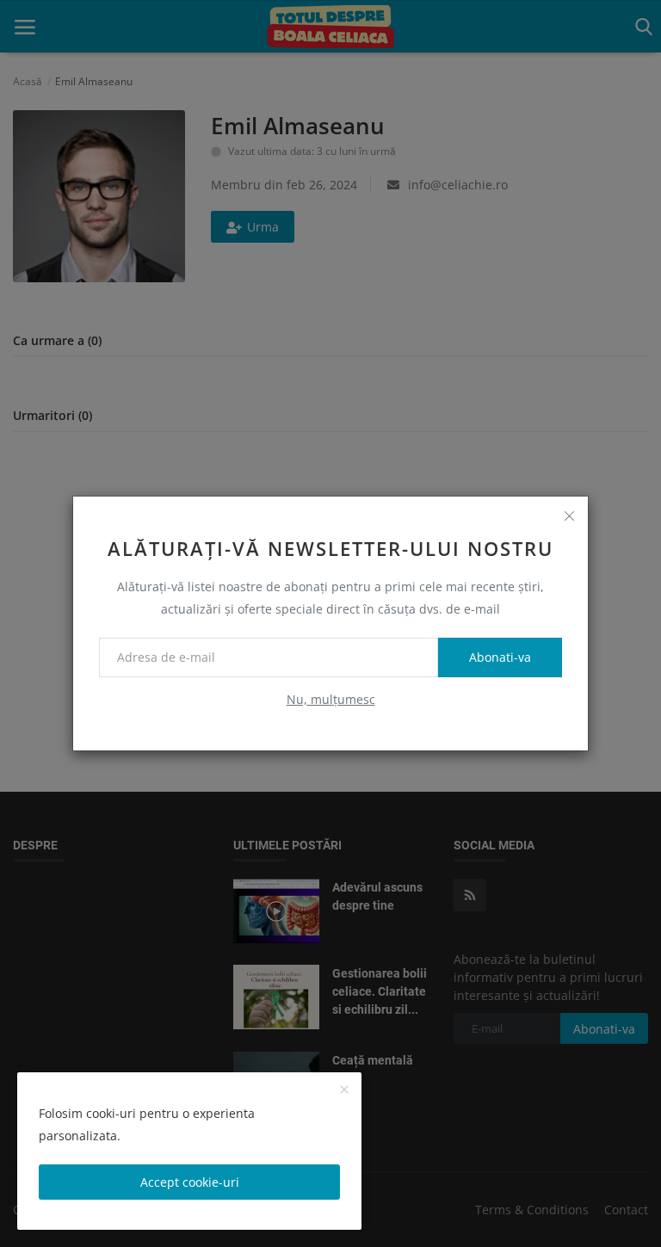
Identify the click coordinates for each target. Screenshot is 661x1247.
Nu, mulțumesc (331, 699)
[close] (569, 515)
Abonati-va (500, 657)
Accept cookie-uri (189, 1182)
